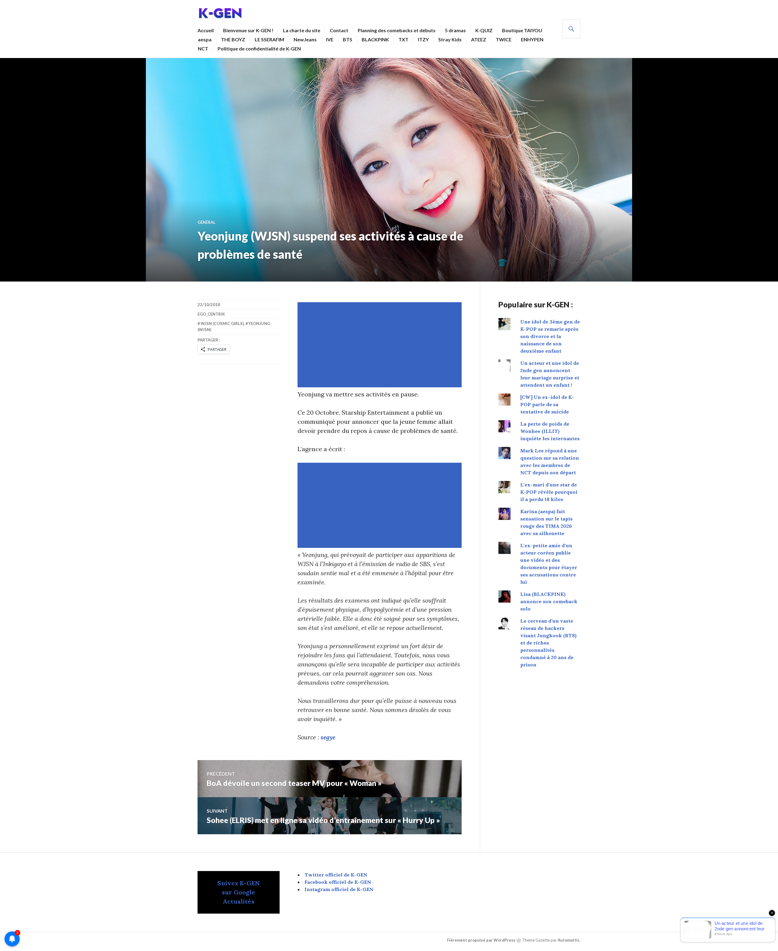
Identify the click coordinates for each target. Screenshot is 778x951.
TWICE (503, 39)
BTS (347, 39)
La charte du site (301, 30)
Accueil (206, 30)
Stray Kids (450, 39)
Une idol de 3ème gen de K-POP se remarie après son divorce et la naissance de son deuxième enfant (550, 336)
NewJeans (305, 39)
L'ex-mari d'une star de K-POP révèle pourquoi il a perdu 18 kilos (548, 492)
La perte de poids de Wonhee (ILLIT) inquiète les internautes (550, 431)
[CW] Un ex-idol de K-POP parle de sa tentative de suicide (547, 404)
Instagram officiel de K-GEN (339, 889)
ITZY (423, 39)
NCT (203, 48)
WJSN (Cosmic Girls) (222, 323)
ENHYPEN (532, 39)
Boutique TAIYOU (522, 30)
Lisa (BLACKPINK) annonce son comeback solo (548, 601)
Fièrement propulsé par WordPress (481, 940)
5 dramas (455, 30)
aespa (205, 39)
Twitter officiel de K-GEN (336, 875)
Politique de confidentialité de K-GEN (259, 48)
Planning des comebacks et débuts (396, 30)
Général (206, 222)
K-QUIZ (484, 30)
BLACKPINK (375, 39)
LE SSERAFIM (269, 39)
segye (328, 737)
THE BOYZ (233, 39)
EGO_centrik (211, 314)
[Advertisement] (381, 344)
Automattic (569, 940)
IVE (329, 39)
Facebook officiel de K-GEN (338, 882)
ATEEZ (478, 39)
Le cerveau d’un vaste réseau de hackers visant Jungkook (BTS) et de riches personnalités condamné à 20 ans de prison (548, 643)
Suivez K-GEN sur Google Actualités (238, 892)
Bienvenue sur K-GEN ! (248, 30)
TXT (403, 39)
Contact (339, 30)
